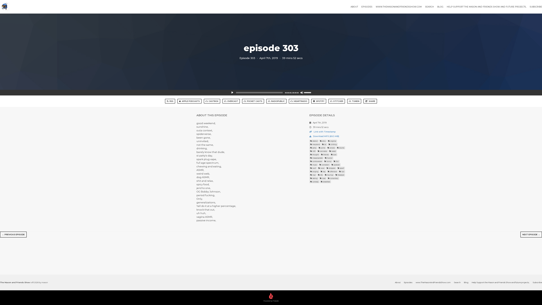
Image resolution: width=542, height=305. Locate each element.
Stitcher (338, 101)
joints (323, 148)
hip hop (330, 175)
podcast (336, 165)
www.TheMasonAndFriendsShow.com (399, 7)
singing (315, 172)
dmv (324, 141)
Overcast (232, 101)
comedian (325, 165)
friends (326, 155)
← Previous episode (13, 234)
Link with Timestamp (324, 131)
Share (372, 101)
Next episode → (531, 234)
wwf (314, 168)
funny (328, 161)
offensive (333, 172)
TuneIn (355, 101)
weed (333, 151)
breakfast (326, 182)
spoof (341, 168)
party (314, 148)
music (314, 165)
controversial (317, 161)
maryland (316, 144)
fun (337, 161)
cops (323, 178)
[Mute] (301, 92)
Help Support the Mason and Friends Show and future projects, (486, 7)
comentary (334, 178)
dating (314, 178)
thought (315, 155)
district (315, 141)
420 (313, 151)
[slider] (308, 92)
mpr (314, 175)
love (334, 155)
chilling (333, 144)
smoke (332, 148)
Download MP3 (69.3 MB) (325, 136)
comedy (315, 182)
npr (342, 172)
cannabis (323, 151)
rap (324, 172)
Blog (440, 7)
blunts (341, 148)
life (321, 175)
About (354, 7)
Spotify (320, 101)
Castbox (213, 101)
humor (329, 158)
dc (325, 144)
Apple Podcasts (191, 101)
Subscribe (536, 7)
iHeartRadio (300, 101)
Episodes (366, 7)
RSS (171, 101)
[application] (271, 92)
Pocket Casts (254, 101)
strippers (331, 168)
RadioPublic (278, 101)
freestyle (340, 175)
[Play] (232, 92)
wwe (322, 168)
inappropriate (317, 158)
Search (429, 7)
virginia (333, 141)
